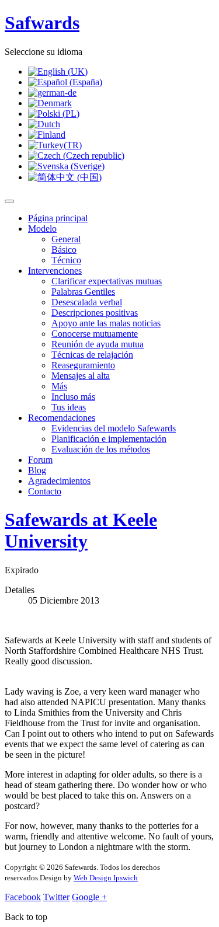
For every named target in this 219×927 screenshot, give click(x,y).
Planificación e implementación (108, 439)
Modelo (42, 229)
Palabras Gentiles (83, 292)
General (66, 239)
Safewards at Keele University (81, 530)
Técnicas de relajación (92, 355)
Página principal (58, 218)
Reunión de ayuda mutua (97, 344)
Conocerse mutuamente (94, 334)
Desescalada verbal (86, 302)
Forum (40, 460)
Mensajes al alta (80, 376)
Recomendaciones (61, 418)
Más (59, 386)
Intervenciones (55, 271)
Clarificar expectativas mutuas (106, 281)
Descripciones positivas (94, 313)
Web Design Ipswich (106, 877)
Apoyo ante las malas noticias (106, 323)
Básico (64, 250)
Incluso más (73, 397)
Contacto (44, 491)
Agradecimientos (59, 481)
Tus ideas (68, 407)
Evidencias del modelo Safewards (113, 428)
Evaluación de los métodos (100, 449)
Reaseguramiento (83, 365)
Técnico (66, 260)
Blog (37, 470)
